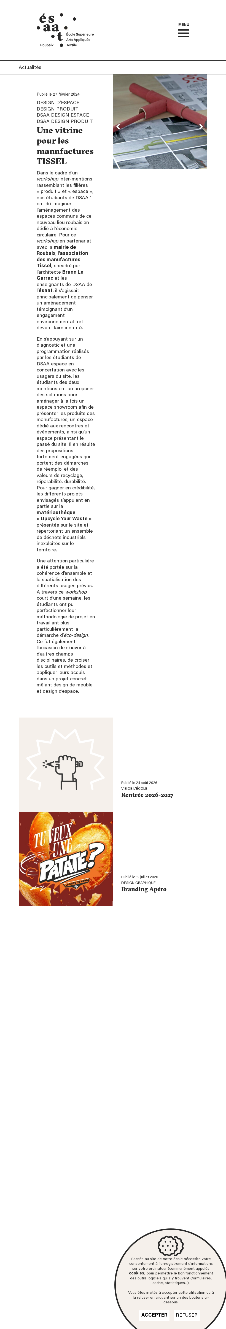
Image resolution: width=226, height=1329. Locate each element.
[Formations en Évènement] (38, 27)
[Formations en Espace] (61, 15)
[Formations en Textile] (61, 45)
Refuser (187, 1315)
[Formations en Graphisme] (74, 19)
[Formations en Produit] (66, 27)
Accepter (154, 1315)
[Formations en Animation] (53, 36)
